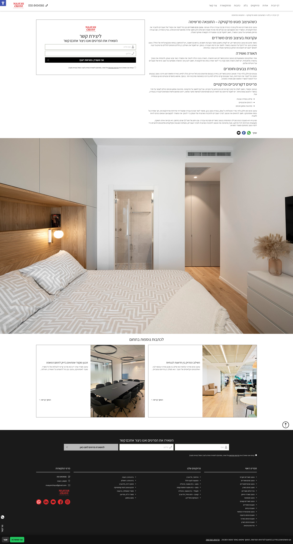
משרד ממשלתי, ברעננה (125, 491)
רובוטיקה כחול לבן (192, 498)
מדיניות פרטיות (249, 525)
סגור (5, 539)
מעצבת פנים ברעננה (247, 515)
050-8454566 (61, 476)
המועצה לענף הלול (191, 480)
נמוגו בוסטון (129, 498)
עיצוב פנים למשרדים (247, 484)
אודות (265, 5)
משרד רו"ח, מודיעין (127, 494)
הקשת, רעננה (62, 481)
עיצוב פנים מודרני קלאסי (246, 511)
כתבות (237, 5)
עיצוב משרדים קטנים (247, 501)
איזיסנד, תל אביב (192, 477)
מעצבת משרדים (249, 505)
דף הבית (275, 5)
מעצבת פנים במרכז (248, 518)
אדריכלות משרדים (248, 491)
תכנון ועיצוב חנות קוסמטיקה (124, 487)
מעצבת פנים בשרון (248, 522)
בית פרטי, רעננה (128, 477)
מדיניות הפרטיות (113, 68)
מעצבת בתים (250, 508)
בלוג (246, 5)
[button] (3, 3)
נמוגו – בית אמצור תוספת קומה (187, 487)
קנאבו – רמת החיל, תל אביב (188, 494)
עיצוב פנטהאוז (249, 498)
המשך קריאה (158, 400)
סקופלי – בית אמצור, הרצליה (188, 491)
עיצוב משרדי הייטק (248, 494)
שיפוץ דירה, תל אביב (126, 484)
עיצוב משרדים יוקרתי (247, 477)
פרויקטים (255, 5)
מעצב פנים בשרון (249, 487)
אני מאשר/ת (17, 539)
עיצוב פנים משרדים (248, 480)
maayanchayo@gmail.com (56, 485)
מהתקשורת (225, 5)
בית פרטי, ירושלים (127, 480)
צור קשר (213, 5)
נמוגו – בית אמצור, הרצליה (189, 484)
